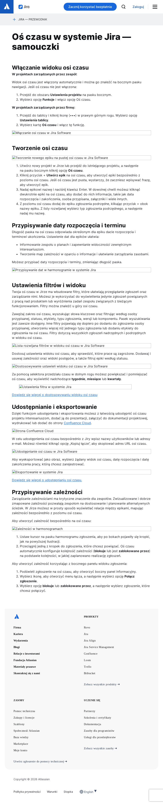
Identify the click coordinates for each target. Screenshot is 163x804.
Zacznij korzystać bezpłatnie (90, 7)
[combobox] (84, 791)
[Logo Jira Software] (23, 7)
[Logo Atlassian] (6, 6)
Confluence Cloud (77, 423)
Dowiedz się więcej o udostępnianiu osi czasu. (47, 480)
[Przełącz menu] (156, 6)
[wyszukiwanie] (123, 6)
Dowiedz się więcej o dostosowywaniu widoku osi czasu (54, 395)
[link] (138, 7)
